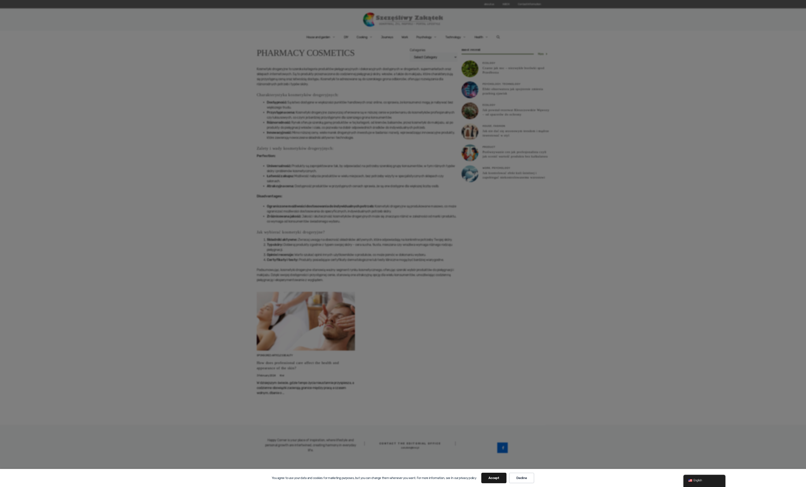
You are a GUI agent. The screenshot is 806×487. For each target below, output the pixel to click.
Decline (521, 478)
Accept (493, 478)
